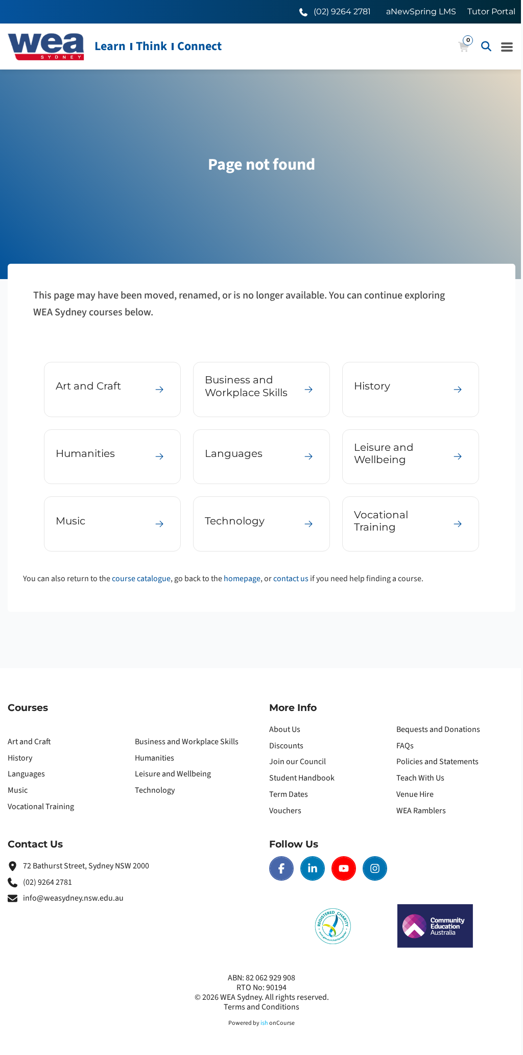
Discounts (286, 746)
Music (18, 790)
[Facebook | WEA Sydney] (281, 868)
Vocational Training (41, 806)
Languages (26, 774)
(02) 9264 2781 (47, 882)
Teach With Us (420, 778)
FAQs (405, 746)
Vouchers (285, 811)
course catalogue (141, 578)
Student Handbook (302, 778)
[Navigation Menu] (507, 46)
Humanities (154, 758)
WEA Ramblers (421, 811)
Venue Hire (415, 794)
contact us (290, 578)
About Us (284, 729)
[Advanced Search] (486, 46)
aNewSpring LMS (421, 11)
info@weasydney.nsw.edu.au (73, 898)
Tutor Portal (491, 11)
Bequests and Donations (438, 729)
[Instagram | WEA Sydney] (375, 868)
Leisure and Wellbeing (173, 774)
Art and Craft (29, 742)
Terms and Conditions (261, 1007)
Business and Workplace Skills (187, 742)
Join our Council (297, 762)
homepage (242, 578)
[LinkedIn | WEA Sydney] (312, 868)
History (20, 758)
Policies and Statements (437, 762)
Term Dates (288, 794)
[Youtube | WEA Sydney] (343, 868)
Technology (155, 790)
